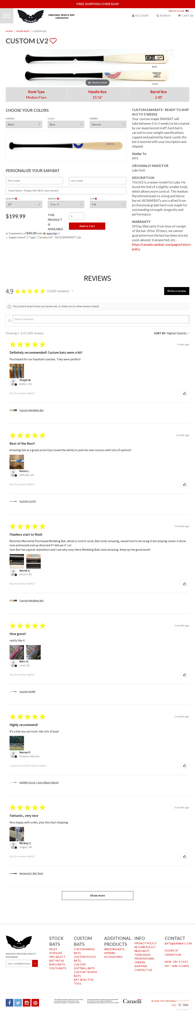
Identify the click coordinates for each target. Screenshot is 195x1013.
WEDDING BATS (114, 949)
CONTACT (175, 938)
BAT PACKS (56, 960)
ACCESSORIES (113, 956)
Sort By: (160, 333)
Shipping (140, 966)
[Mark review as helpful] (184, 393)
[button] (66, 233)
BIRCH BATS (57, 964)
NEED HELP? (141, 950)
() (187, 15)
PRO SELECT (57, 956)
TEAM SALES (142, 954)
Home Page (22, 31)
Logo (51, 118)
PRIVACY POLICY (145, 943)
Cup (92, 198)
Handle (10, 118)
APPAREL (110, 953)
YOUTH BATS (57, 968)
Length (10, 198)
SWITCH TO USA (176, 11)
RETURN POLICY (145, 947)
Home (9, 31)
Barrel (94, 118)
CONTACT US (143, 970)
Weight (52, 198)
